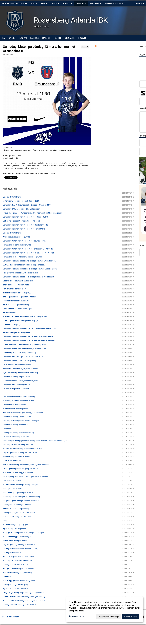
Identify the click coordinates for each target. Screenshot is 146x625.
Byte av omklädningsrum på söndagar (18, 572)
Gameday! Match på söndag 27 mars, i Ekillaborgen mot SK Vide (29, 329)
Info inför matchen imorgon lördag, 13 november (23, 413)
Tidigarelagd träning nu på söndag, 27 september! (23, 592)
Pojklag (80, 3)
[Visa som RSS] (96, 47)
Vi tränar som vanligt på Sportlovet (17, 517)
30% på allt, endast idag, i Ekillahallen (18, 473)
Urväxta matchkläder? (12, 481)
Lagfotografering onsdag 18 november (19, 545)
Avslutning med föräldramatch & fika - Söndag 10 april (25, 317)
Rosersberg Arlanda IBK (15, 3)
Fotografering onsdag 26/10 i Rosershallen (20, 273)
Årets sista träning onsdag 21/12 (16, 237)
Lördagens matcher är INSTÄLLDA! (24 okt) (20, 548)
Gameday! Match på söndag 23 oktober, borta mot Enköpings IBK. (30, 269)
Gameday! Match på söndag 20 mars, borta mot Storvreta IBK (28, 337)
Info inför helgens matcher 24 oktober (18, 556)
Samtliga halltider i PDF (12, 489)
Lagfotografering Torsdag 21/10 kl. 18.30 (20, 453)
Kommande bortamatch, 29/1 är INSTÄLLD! (20, 369)
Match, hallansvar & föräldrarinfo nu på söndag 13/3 (24, 345)
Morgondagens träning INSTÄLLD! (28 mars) (21, 501)
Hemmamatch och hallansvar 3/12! (17, 245)
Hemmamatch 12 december (14, 405)
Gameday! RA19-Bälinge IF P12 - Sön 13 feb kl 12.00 (24, 357)
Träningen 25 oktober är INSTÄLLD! (17, 564)
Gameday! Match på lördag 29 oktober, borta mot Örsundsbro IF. (29, 261)
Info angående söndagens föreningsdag (19, 297)
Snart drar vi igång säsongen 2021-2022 (19, 493)
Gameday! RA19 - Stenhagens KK (16, 385)
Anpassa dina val (76, 616)
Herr (43, 3)
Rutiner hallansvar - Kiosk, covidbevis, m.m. (20, 381)
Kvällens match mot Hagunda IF (16, 409)
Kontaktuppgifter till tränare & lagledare (19, 580)
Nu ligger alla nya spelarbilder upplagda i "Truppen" (24, 533)
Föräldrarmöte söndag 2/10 (14, 289)
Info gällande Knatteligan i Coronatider (18, 568)
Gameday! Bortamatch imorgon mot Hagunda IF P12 (24, 241)
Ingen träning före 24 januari (14, 529)
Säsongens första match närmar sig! (18, 281)
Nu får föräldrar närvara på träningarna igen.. (21, 485)
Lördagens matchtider (12, 552)
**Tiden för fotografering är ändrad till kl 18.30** (22, 449)
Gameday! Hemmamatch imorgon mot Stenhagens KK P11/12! (28, 253)
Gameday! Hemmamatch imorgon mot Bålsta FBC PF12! (25, 225)
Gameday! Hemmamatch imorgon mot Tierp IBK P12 (24, 229)
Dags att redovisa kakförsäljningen (17, 309)
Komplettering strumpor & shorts (16, 457)
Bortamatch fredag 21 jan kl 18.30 (16, 377)
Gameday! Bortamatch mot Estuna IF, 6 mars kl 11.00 (24, 349)
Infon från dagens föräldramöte (16, 285)
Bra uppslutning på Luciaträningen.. (17, 537)
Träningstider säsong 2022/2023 (16, 301)
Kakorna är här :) (9, 313)
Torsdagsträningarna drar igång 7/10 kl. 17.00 (21, 469)
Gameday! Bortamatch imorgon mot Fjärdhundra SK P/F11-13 (28, 249)
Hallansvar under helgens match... (16, 437)
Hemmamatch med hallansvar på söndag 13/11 (22, 257)
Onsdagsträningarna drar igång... (16, 584)
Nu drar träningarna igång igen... (16, 525)
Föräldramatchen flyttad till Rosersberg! (19, 397)
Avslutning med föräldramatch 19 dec (18, 401)
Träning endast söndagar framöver (17, 505)
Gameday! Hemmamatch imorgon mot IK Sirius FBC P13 (25, 217)
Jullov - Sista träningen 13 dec (15, 541)
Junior (54, 3)
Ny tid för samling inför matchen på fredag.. (21, 373)
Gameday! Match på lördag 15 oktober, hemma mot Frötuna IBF (29, 277)
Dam (33, 3)
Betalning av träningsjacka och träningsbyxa (21, 421)
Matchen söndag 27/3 (12, 325)
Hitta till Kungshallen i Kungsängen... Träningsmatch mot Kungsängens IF (33, 213)
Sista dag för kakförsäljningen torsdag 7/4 (20, 321)
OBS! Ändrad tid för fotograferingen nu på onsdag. (24, 265)
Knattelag (95, 3)
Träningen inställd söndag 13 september (19, 604)
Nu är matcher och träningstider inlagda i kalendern (24, 600)
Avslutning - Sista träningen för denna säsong (21, 497)
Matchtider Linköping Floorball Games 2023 (21, 201)
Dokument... (8, 576)
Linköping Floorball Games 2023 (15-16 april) (21, 221)
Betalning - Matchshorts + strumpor (17, 560)
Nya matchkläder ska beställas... (16, 588)
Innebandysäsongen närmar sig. (16, 305)
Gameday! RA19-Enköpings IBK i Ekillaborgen (21, 209)
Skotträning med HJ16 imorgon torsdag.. (19, 353)
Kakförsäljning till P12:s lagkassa (16, 333)
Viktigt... (6, 521)
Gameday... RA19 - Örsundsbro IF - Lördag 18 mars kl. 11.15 (27, 205)
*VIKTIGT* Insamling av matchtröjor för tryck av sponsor (26, 465)
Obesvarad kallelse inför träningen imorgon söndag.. (24, 596)
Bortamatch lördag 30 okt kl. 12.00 (17, 425)
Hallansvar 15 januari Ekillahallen (16, 389)
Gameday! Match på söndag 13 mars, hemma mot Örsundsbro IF (29, 341)
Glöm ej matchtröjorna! (12, 461)
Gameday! (7, 429)
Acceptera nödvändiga (109, 617)
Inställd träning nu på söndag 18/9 (17, 293)
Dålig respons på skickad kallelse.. (17, 365)
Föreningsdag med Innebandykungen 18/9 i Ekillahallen (25, 477)
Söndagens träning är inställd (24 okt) (18, 433)
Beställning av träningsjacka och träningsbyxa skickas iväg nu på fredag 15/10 (35, 441)
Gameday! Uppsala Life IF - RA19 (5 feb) (19, 361)
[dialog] (104, 609)
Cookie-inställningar (10, 617)
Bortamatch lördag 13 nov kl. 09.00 (17, 417)
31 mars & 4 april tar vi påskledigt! (17, 509)
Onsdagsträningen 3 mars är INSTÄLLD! (19, 513)
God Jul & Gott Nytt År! (12, 197)
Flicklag (67, 3)
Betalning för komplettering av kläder (18, 445)
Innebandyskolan (113, 3)
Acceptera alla (130, 617)
